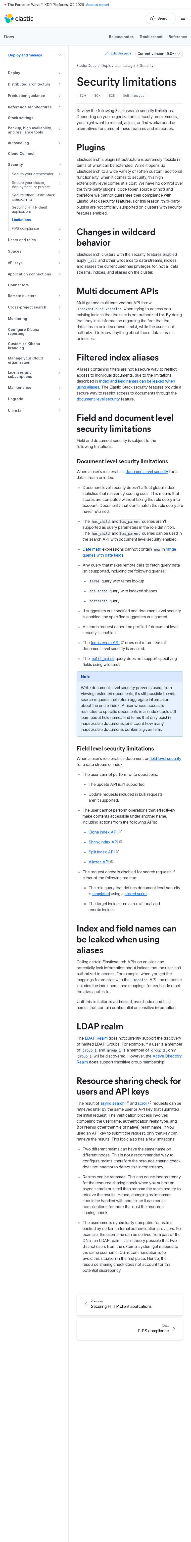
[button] (83, 95)
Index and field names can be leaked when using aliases (126, 938)
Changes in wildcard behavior (116, 236)
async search (112, 1103)
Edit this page (121, 53)
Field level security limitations (115, 748)
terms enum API (105, 642)
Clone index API (103, 832)
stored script (136, 893)
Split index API (102, 851)
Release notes (121, 36)
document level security (147, 471)
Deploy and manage (25, 54)
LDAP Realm (96, 1038)
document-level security (98, 399)
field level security (165, 758)
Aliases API (99, 861)
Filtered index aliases (118, 357)
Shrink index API (103, 841)
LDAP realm (100, 1026)
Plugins (91, 147)
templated (101, 893)
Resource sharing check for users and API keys (129, 1085)
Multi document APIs (117, 290)
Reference (178, 36)
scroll (142, 1103)
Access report (97, 4)
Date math (92, 549)
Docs (9, 36)
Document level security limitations (122, 461)
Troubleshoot (151, 36)
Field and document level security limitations (125, 422)
